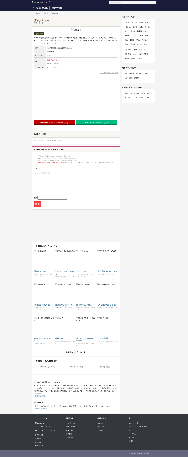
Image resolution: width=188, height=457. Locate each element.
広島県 (134, 97)
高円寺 (127, 58)
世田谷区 (128, 22)
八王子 (139, 58)
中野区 (141, 22)
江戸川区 (134, 35)
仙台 (130, 93)
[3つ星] (39, 140)
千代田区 (128, 27)
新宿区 (139, 31)
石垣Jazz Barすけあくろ (65, 272)
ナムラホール (82, 271)
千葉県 (142, 93)
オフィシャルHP (52, 67)
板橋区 (127, 35)
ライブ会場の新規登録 (40, 8)
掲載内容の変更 (57, 8)
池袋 (140, 54)
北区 (146, 22)
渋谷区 (147, 35)
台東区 (134, 27)
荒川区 (144, 40)
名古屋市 (128, 97)
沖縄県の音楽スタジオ (47, 367)
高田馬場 (128, 54)
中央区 (134, 22)
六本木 (134, 54)
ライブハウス (36, 13)
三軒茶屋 (128, 50)
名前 (35, 198)
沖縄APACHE (40, 271)
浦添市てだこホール (64, 304)
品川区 (141, 27)
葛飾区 (127, 44)
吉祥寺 (133, 58)
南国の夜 (59, 338)
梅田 (126, 73)
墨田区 (147, 27)
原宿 (140, 50)
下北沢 (134, 50)
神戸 (126, 78)
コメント (37, 168)
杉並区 (146, 31)
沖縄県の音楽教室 (104, 367)
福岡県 (141, 97)
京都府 (136, 78)
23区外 (146, 44)
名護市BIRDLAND (42, 304)
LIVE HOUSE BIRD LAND (43, 339)
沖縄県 (46, 13)
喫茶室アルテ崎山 (84, 304)
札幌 (126, 93)
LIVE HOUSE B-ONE (106, 304)
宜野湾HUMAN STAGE (107, 271)
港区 (126, 40)
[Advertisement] (76, 226)
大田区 (127, 31)
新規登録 (38, 393)
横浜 (148, 93)
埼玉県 (136, 93)
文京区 (133, 31)
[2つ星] (37, 140)
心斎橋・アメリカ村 (136, 73)
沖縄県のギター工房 (76, 367)
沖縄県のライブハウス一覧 (76, 352)
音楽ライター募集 (41, 408)
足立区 (139, 44)
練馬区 (138, 40)
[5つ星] (44, 140)
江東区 (141, 35)
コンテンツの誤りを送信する (109, 73)
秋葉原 (146, 54)
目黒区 (131, 40)
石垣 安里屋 (102, 338)
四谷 (145, 50)
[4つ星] (41, 140)
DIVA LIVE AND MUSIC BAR (86, 339)
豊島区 (133, 44)
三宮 (130, 78)
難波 (146, 73)
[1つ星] (34, 140)
